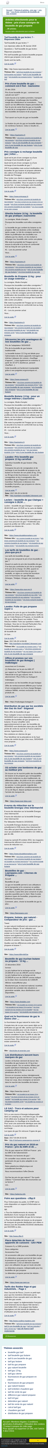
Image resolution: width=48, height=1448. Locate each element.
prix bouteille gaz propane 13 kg (31, 1012)
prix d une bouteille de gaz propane (27, 143)
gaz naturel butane (16, 1386)
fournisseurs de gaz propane (21, 1383)
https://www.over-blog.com (20, 801)
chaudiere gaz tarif (16, 1410)
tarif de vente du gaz (17, 1392)
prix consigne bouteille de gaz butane (17, 207)
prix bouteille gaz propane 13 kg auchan (29, 1005)
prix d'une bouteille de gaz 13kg (26, 595)
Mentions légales (19, 1422)
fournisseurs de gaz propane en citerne (22, 1378)
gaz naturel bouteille (17, 1368)
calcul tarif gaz (14, 1407)
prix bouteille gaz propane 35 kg (26, 385)
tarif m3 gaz (13, 1398)
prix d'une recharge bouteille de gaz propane (26, 204)
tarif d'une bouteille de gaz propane (29, 72)
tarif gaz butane (15, 1361)
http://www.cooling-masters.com (22, 1321)
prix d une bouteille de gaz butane (19, 145)
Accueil (6, 1422)
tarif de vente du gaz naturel (20, 1404)
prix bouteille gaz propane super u (27, 646)
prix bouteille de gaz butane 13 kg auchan (19, 1007)
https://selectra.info (17, 1194)
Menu (42, 2)
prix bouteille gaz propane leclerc (20, 77)
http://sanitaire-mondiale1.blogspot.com (26, 496)
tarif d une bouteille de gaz (15, 1326)
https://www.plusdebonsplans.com (23, 535)
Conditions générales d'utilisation (20, 1423)
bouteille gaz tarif (15, 1352)
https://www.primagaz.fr (18, 196)
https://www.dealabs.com (20, 1002)
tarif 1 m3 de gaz (10, 1329)
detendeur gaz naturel (18, 1401)
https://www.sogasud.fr (19, 379)
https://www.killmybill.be (18, 954)
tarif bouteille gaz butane (13, 75)
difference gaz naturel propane (22, 1395)
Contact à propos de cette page (18, 1426)
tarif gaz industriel (33, 1326)
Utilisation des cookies (34, 1424)
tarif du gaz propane (17, 1364)
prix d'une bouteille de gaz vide (29, 272)
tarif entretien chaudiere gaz (20, 1389)
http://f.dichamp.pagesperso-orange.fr (24, 1140)
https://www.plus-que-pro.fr (21, 589)
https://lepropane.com (19, 913)
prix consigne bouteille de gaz (15, 270)
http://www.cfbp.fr (16, 1236)
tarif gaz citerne (15, 1374)
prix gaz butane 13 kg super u (32, 651)
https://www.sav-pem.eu (19, 1282)
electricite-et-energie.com (19, 1051)
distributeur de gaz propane (20, 1413)
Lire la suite (9, 64)
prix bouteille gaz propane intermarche (16, 861)
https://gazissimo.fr (17, 135)
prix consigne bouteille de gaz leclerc (28, 538)
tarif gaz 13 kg (14, 1371)
